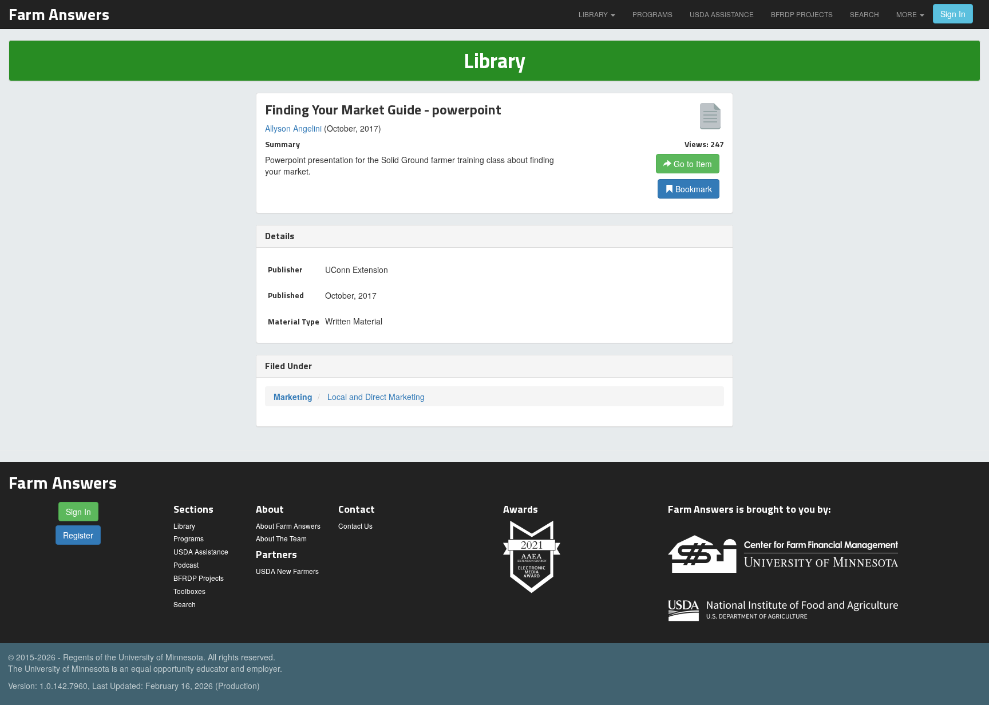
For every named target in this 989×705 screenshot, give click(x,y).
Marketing (293, 396)
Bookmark (692, 189)
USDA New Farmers (287, 571)
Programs (652, 14)
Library (594, 14)
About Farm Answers (288, 525)
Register (78, 535)
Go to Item (691, 163)
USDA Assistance (722, 14)
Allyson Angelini (293, 128)
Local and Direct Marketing (376, 396)
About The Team (281, 538)
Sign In (953, 13)
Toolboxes (189, 591)
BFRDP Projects (802, 14)
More (907, 14)
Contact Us (355, 525)
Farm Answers (59, 14)
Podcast (186, 564)
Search (864, 14)
